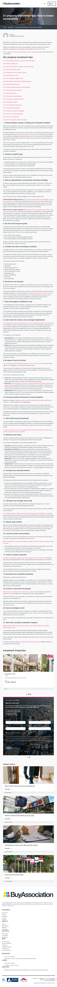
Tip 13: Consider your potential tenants (12, 96)
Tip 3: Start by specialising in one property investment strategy (18, 66)
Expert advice (5, 933)
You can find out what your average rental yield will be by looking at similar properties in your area (26, 513)
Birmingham (4, 916)
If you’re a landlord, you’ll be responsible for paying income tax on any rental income (23, 363)
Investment (10, 27)
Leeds (6, 675)
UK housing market (6, 950)
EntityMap (41, 978)
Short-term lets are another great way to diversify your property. (18, 591)
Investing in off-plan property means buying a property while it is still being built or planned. (24, 558)
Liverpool (4, 918)
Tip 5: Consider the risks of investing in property (14, 72)
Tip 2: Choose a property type (10, 63)
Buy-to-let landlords (6, 943)
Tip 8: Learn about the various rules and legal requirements (17, 81)
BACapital (4, 927)
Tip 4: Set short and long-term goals (11, 69)
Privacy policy (43, 979)
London (4, 914)
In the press (5, 929)
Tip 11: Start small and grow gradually (12, 90)
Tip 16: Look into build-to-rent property (12, 105)
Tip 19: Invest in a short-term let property (13, 114)
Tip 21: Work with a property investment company (15, 119)
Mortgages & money (6, 947)
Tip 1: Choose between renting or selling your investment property (19, 60)
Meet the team (5, 926)
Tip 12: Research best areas (10, 93)
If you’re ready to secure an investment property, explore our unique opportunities (22, 52)
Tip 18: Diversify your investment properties (13, 111)
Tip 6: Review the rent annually (10, 75)
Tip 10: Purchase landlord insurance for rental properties (16, 87)
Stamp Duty (4, 937)
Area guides (5, 935)
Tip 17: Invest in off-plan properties (11, 108)
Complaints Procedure (50, 980)
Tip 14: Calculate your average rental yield (13, 99)
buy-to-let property (27, 390)
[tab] (26, 694)
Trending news (5, 948)
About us (4, 924)
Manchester (4, 912)
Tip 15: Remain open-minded (10, 102)
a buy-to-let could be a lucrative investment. (29, 134)
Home (4, 27)
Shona (12, 34)
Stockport (4, 919)
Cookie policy (52, 979)
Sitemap (35, 978)
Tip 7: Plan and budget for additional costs (13, 78)
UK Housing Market (8, 822)
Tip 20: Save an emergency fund (11, 116)
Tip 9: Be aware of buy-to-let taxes (11, 84)
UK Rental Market (8, 792)
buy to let (10, 593)
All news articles (6, 941)
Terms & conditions (50, 978)
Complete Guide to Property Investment (29, 642)
